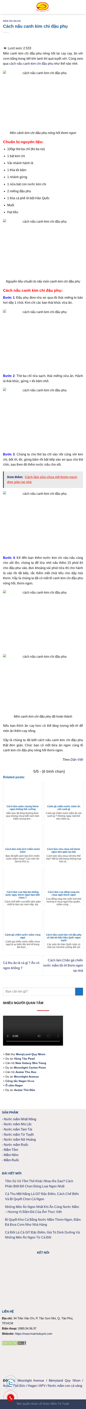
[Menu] (5, 7)
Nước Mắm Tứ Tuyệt (56, 1403)
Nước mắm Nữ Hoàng (20, 1139)
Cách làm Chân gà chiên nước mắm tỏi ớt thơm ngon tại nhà (63, 965)
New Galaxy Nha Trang (30, 1063)
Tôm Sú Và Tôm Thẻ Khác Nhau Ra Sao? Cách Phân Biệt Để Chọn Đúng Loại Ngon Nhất (39, 1183)
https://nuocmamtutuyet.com (33, 1333)
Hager (32, 1385)
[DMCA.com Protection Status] (14, 1343)
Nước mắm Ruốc (16, 1144)
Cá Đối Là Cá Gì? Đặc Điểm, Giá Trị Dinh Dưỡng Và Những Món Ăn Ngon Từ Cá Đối (42, 1235)
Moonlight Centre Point (30, 1067)
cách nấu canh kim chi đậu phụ (31, 63)
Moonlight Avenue (31, 1380)
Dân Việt (77, 759)
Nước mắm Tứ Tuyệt (19, 1134)
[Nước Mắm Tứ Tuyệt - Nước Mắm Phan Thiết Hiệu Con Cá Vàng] (43, 7)
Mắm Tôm (11, 1149)
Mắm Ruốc (11, 1160)
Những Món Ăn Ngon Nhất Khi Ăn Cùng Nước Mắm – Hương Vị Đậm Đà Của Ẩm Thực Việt (42, 1209)
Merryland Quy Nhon (64, 1380)
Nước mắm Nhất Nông (20, 1119)
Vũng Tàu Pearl (24, 1058)
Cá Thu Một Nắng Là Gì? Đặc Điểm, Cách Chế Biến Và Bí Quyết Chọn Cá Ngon (42, 1196)
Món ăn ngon (12, 21)
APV (42, 1385)
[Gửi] (79, 992)
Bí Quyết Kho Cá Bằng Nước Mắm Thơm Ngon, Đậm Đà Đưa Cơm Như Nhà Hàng (43, 1222)
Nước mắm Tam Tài (18, 1129)
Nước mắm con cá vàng (65, 1385)
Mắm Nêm (11, 1155)
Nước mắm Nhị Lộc (18, 1124)
